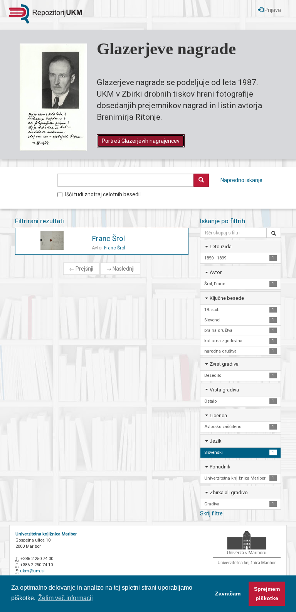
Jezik (215, 441)
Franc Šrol (108, 238)
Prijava (272, 10)
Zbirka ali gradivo (229, 492)
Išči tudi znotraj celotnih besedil (103, 194)
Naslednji (120, 269)
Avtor (216, 272)
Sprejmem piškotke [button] (267, 593)
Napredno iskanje (241, 180)
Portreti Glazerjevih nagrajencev (141, 141)
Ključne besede (227, 298)
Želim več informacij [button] (65, 598)
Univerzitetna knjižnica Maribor (46, 534)
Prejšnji (81, 269)
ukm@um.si (32, 571)
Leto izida (221, 246)
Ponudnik (220, 467)
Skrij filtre (211, 513)
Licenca (218, 415)
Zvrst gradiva (224, 364)
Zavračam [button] (227, 593)
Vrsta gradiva (224, 390)
